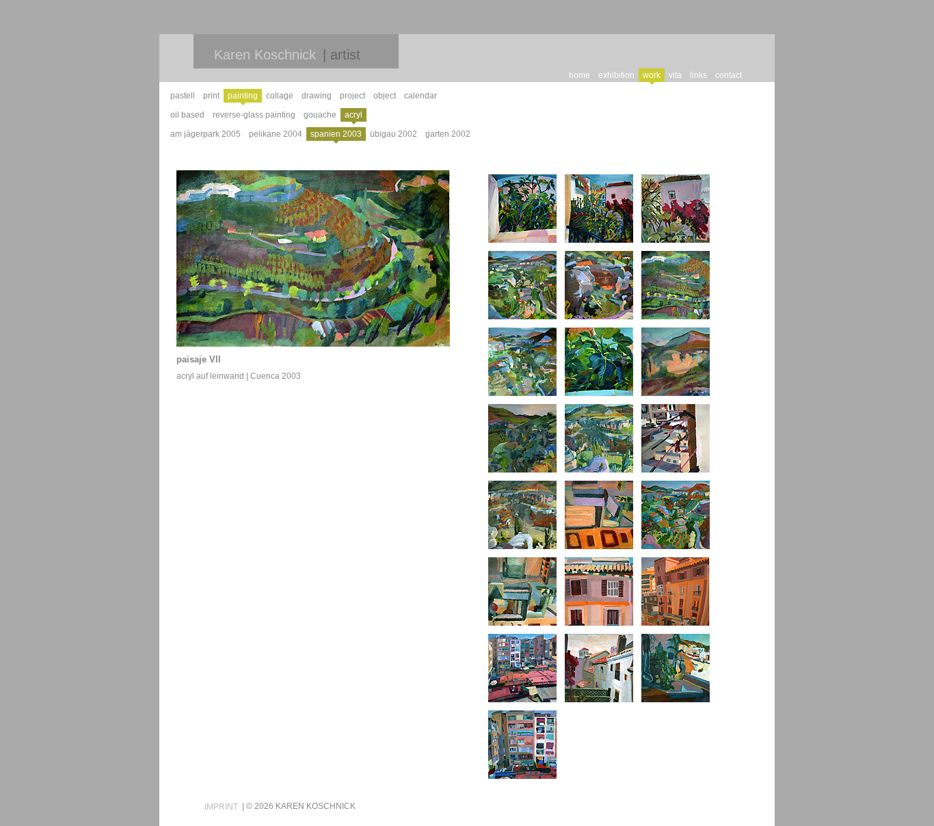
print (211, 96)
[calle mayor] (675, 591)
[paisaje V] (675, 362)
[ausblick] (522, 208)
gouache (320, 115)
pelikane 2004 (275, 134)
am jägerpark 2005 (205, 134)
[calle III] (599, 591)
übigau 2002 (393, 134)
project (352, 96)
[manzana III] (522, 745)
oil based (187, 115)
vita (675, 75)
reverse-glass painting (254, 115)
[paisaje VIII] (599, 285)
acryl (353, 115)
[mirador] (599, 668)
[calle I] (599, 515)
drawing (317, 96)
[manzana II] (675, 438)
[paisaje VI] (522, 362)
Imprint (221, 807)
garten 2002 (447, 134)
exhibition (616, 75)
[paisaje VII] (675, 285)
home (579, 75)
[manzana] (522, 668)
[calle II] (522, 591)
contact (728, 75)
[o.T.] (522, 515)
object (384, 96)
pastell (182, 96)
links (698, 75)
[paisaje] (522, 438)
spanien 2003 (336, 134)
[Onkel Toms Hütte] (675, 208)
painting (243, 96)
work (652, 75)
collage (279, 96)
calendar (420, 96)
